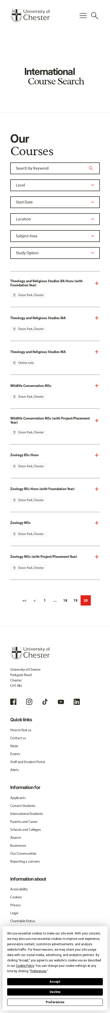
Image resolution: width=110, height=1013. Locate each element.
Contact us (18, 738)
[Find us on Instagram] (29, 702)
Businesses (18, 845)
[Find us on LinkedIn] (77, 702)
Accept (55, 981)
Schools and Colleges (25, 829)
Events (15, 754)
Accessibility (19, 889)
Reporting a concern (25, 861)
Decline (55, 992)
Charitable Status (22, 921)
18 (65, 600)
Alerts (14, 770)
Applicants (18, 798)
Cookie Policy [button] (25, 966)
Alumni (15, 837)
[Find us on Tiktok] (45, 702)
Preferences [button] (38, 971)
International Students (26, 814)
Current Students (23, 806)
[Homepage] (30, 15)
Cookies (16, 897)
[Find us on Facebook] (13, 702)
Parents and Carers (24, 822)
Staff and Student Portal (27, 762)
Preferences (55, 1002)
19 (75, 600)
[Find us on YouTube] (61, 702)
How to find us (20, 730)
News (14, 746)
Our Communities (23, 853)
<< (24, 600)
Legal (14, 913)
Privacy (15, 905)
